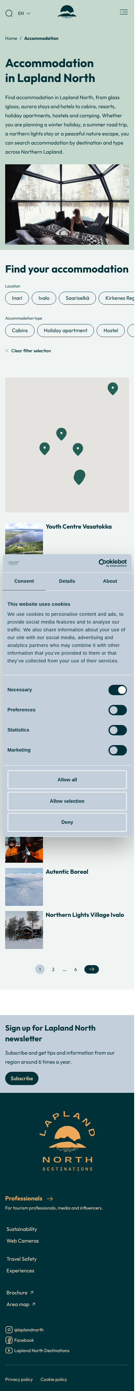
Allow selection (67, 801)
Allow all (67, 779)
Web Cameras (22, 1241)
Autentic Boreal (67, 871)
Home (11, 38)
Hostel (110, 330)
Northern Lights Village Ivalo (85, 914)
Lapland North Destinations (42, 1351)
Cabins (20, 330)
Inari (17, 298)
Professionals (24, 1198)
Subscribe (22, 1078)
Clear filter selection (31, 351)
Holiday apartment (66, 330)
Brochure (16, 1293)
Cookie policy (54, 1379)
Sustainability (21, 1229)
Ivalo (43, 298)
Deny (67, 822)
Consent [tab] (24, 581)
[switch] (117, 710)
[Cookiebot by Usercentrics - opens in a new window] (98, 563)
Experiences (20, 1271)
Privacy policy (19, 1379)
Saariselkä (77, 298)
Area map (17, 1304)
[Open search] (9, 13)
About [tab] (110, 581)
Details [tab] (67, 581)
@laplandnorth (29, 1330)
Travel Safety (21, 1259)
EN (21, 13)
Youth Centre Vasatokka (79, 526)
